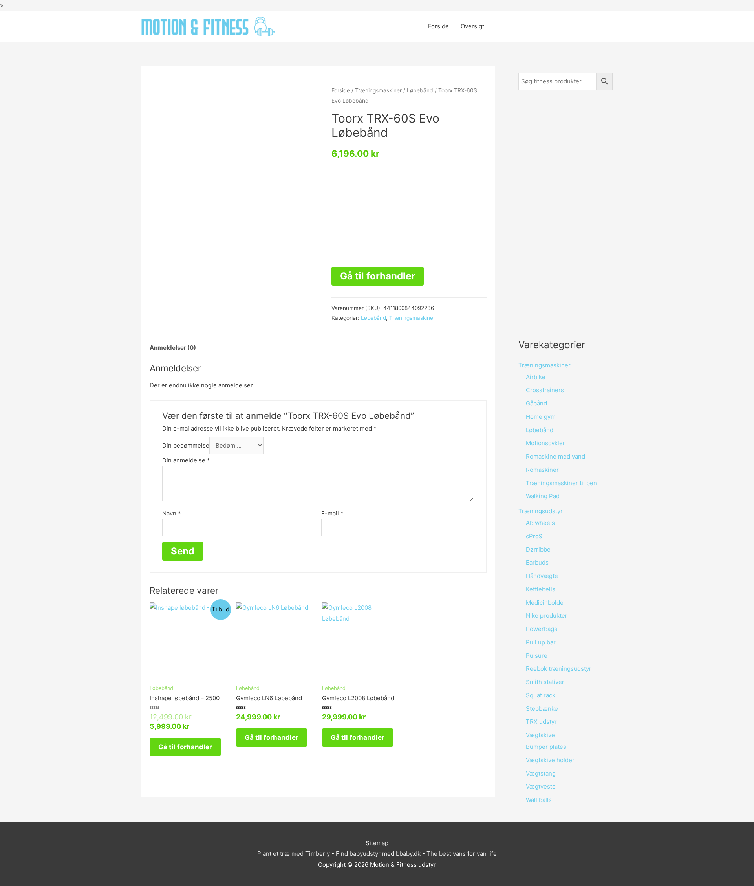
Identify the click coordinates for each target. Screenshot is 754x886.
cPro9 (534, 536)
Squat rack (540, 695)
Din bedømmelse (185, 445)
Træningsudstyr (540, 511)
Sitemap (377, 843)
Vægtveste (541, 786)
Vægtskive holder (550, 760)
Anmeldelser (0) (173, 347)
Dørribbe (538, 549)
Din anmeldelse (186, 460)
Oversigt (472, 26)
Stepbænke (542, 708)
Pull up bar (541, 642)
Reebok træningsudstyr (558, 668)
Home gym (541, 416)
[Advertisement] (565, 214)
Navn (171, 513)
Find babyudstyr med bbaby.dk (378, 853)
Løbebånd (420, 90)
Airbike (535, 377)
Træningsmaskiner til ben (561, 483)
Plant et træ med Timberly (293, 853)
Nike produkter (546, 615)
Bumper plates (546, 746)
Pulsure (536, 655)
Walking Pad (543, 496)
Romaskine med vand (555, 456)
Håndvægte (542, 576)
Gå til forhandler (377, 276)
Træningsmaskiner (378, 90)
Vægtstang (541, 773)
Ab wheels (540, 522)
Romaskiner (542, 469)
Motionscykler (545, 443)
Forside (438, 26)
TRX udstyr (541, 721)
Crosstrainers (545, 390)
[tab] (173, 347)
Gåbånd (536, 403)
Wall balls (539, 799)
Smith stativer (545, 682)
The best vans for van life (461, 853)
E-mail (332, 513)
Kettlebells (540, 589)
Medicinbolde (545, 602)
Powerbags (541, 629)
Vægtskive (540, 735)
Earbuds (537, 562)
